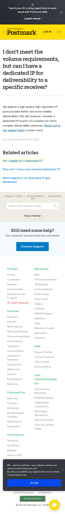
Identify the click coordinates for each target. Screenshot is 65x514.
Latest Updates (19, 302)
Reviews (12, 284)
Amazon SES (14, 455)
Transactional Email (18, 336)
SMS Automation (44, 419)
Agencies (12, 398)
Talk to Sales (41, 361)
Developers (14, 426)
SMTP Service (15, 326)
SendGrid (12, 440)
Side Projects (14, 421)
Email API (12, 317)
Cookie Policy (44, 492)
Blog (37, 274)
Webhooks (13, 369)
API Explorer (41, 284)
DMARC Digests (43, 313)
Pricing (11, 274)
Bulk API (11, 321)
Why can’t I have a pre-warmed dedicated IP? (32, 169)
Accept (34, 482)
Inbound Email (15, 351)
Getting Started (43, 289)
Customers (13, 279)
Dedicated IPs (15, 289)
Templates (13, 346)
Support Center (14, 196)
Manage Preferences (32, 498)
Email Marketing (43, 397)
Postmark (19, 31)
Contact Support (32, 246)
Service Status (42, 366)
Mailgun (11, 450)
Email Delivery (35, 196)
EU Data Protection (23, 492)
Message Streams (17, 331)
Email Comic (41, 299)
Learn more (32, 18)
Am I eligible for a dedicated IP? (23, 161)
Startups (12, 403)
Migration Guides (44, 328)
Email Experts (14, 379)
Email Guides (41, 294)
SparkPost (13, 445)
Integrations (14, 364)
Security (11, 374)
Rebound (12, 384)
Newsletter (40, 333)
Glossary (39, 337)
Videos (38, 303)
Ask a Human (32, 215)
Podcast (39, 308)
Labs (37, 323)
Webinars (40, 318)
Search (55, 205)
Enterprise (13, 408)
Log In (47, 31)
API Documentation (45, 279)
